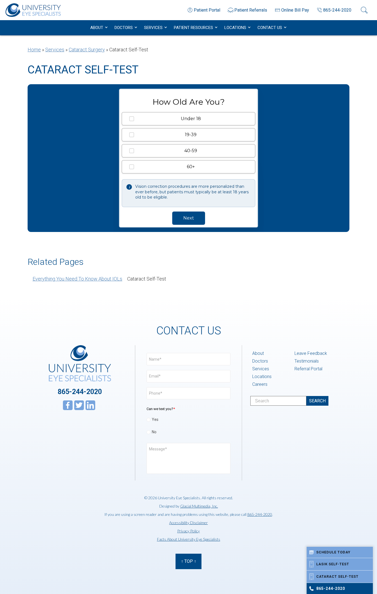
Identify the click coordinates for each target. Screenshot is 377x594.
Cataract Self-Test (146, 279)
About (96, 27)
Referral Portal (308, 368)
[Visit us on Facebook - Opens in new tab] (68, 405)
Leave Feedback (310, 353)
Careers (259, 384)
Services (153, 27)
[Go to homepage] (33, 10)
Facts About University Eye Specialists (188, 539)
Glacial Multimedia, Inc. (199, 506)
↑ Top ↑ (188, 561)
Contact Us (269, 27)
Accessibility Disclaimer (188, 522)
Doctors (124, 27)
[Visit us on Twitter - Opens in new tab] (79, 405)
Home (34, 49)
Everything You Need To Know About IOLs (77, 279)
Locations (235, 27)
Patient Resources (193, 27)
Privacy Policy (188, 531)
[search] (317, 401)
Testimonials (306, 361)
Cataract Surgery (87, 49)
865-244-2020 (80, 391)
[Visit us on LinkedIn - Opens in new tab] (90, 405)
